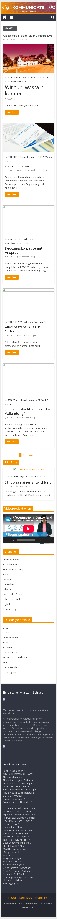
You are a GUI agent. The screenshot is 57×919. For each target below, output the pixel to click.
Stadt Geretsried (11, 871)
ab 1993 (22, 77)
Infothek (12, 897)
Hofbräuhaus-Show (13, 827)
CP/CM (6, 632)
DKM (16, 811)
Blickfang (18, 476)
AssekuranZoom (11, 786)
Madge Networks (12, 852)
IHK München (21, 833)
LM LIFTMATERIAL (12, 845)
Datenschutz (25, 897)
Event (5, 642)
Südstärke (8, 874)
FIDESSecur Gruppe (28, 256)
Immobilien (8, 584)
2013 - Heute (11, 77)
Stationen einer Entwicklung (28, 482)
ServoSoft (25, 867)
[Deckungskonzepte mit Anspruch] (28, 207)
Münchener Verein (12, 861)
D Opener (27, 811)
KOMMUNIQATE (18, 81)
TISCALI (20, 874)
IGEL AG (7, 833)
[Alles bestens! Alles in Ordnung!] (28, 290)
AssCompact (27, 783)
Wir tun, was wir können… (24, 90)
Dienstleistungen (29, 156)
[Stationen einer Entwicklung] (28, 469)
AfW (30, 773)
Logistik (6, 604)
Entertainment (10, 564)
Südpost (26, 871)
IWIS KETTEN (21, 839)
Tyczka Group (26, 877)
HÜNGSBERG (25, 830)
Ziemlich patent (18, 166)
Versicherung (26, 239)
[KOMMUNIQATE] (4, 17)
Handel (6, 574)
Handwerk (8, 579)
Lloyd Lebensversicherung (16, 842)
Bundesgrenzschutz (13, 798)
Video (5, 662)
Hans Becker (23, 820)
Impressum (41, 897)
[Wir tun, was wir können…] (28, 45)
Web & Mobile (10, 667)
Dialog (7, 811)
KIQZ (41, 156)
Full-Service (8, 647)
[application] (28, 529)
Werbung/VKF (41, 321)
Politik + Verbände (12, 599)
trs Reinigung (9, 877)
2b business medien (13, 770)
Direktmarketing (11, 637)
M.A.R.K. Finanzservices (15, 848)
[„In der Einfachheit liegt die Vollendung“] (28, 365)
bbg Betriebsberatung (23, 792)
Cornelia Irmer (10, 801)
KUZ (46, 476)
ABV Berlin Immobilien (14, 773)
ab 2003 (40, 77)
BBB (6, 792)
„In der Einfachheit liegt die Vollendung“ (27, 411)
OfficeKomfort (10, 867)
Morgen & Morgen (12, 858)
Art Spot (7, 783)
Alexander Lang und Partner (17, 780)
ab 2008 (8, 156)
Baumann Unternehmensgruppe (19, 789)
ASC (16, 783)
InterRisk (7, 839)
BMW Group (24, 486)
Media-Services (10, 652)
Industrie (38, 476)
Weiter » (33, 454)
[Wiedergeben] (6, 540)
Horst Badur (9, 830)
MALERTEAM (9, 855)
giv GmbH (9, 820)
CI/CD (16, 156)
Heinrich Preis (10, 824)
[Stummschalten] (45, 540)
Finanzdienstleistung (24, 400)
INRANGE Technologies (15, 836)
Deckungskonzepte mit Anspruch (23, 250)
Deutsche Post (27, 801)
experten (7, 814)
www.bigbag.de (10, 883)
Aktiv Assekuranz (11, 777)
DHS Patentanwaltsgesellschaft (33, 170)
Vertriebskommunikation (17, 243)
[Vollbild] (50, 540)
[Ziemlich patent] (28, 125)
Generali (31, 817)
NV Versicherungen (27, 335)
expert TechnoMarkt (25, 814)
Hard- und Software (13, 594)
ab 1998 (31, 77)
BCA (5, 795)
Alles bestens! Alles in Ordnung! (22, 328)
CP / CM (28, 476)
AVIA (24, 786)
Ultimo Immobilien (12, 880)
